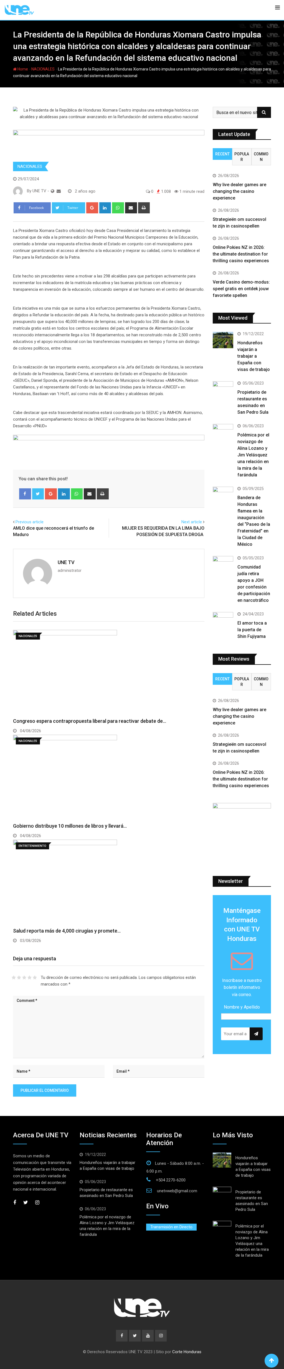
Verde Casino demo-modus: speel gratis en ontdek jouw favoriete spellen (241, 288)
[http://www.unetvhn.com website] (52, 191)
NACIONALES (43, 69)
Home (22, 69)
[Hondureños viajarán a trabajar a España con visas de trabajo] (223, 340)
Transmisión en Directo (171, 1226)
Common (261, 157)
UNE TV (66, 562)
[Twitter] (38, 493)
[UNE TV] (58, 191)
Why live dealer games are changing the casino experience (239, 191)
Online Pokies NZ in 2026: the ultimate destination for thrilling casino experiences (241, 254)
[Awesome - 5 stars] (34, 977)
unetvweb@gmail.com (177, 1190)
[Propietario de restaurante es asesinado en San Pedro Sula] (223, 389)
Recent (222, 154)
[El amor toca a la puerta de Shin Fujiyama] (223, 620)
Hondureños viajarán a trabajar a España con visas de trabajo (254, 356)
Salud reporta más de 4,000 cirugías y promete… (67, 931)
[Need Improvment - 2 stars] (19, 977)
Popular (241, 157)
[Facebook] (25, 493)
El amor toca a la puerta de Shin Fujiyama (252, 629)
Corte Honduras (186, 1351)
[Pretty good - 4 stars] (29, 977)
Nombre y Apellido (242, 1007)
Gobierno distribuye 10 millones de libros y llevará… (70, 826)
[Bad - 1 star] (13, 977)
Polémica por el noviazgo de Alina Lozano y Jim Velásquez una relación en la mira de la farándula (253, 455)
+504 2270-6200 (171, 1180)
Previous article (30, 521)
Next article (191, 521)
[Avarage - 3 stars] (24, 977)
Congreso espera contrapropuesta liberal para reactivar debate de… (89, 721)
